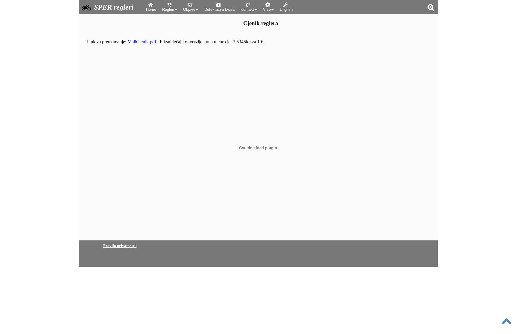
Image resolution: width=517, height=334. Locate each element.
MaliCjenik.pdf (141, 41)
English (286, 9)
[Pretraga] (431, 7)
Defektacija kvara (219, 9)
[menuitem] (151, 7)
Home (151, 9)
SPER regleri (113, 7)
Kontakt (247, 9)
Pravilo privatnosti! (120, 245)
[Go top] (507, 327)
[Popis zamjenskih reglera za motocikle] (86, 7)
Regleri (168, 9)
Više (267, 9)
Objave (189, 9)
